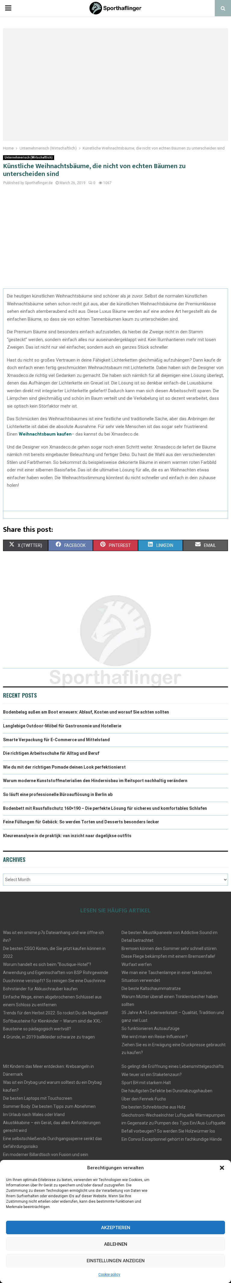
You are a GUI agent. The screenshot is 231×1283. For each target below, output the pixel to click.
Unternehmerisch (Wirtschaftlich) (29, 157)
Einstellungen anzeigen (116, 1260)
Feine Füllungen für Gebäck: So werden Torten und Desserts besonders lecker (81, 821)
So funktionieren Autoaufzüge (151, 1028)
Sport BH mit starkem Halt (146, 1082)
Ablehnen (115, 1244)
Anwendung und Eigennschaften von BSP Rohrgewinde (55, 972)
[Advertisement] (115, 240)
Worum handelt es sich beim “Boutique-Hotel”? (47, 964)
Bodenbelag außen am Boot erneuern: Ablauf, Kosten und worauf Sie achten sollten (86, 712)
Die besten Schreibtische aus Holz (154, 1107)
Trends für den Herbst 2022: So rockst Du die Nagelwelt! (55, 1012)
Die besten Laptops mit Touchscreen (37, 1098)
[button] (222, 1168)
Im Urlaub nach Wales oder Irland (34, 1114)
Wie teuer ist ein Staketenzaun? (152, 1074)
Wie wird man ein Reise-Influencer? (155, 1036)
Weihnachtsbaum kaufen (45, 434)
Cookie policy (109, 1274)
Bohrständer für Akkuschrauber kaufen (40, 988)
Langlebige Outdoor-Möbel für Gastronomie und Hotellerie (62, 725)
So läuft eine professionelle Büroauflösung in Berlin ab (57, 794)
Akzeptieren (115, 1227)
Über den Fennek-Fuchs (144, 1098)
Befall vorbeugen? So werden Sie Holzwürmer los (168, 1131)
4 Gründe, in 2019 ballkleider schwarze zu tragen (49, 1037)
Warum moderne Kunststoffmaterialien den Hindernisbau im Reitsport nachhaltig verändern (95, 780)
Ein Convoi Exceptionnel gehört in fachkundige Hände (172, 1139)
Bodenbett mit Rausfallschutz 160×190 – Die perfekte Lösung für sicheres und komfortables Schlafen (105, 808)
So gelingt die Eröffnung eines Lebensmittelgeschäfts (173, 1066)
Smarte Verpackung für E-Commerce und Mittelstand (56, 739)
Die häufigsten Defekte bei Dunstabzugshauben (167, 1090)
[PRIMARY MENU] (8, 8)
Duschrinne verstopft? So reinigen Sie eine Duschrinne (54, 980)
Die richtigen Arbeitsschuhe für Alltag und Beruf (51, 753)
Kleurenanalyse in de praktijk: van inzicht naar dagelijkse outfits (67, 835)
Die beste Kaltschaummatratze (151, 988)
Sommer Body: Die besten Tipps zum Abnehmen (49, 1106)
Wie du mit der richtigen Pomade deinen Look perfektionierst (64, 767)
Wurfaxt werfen (137, 964)
